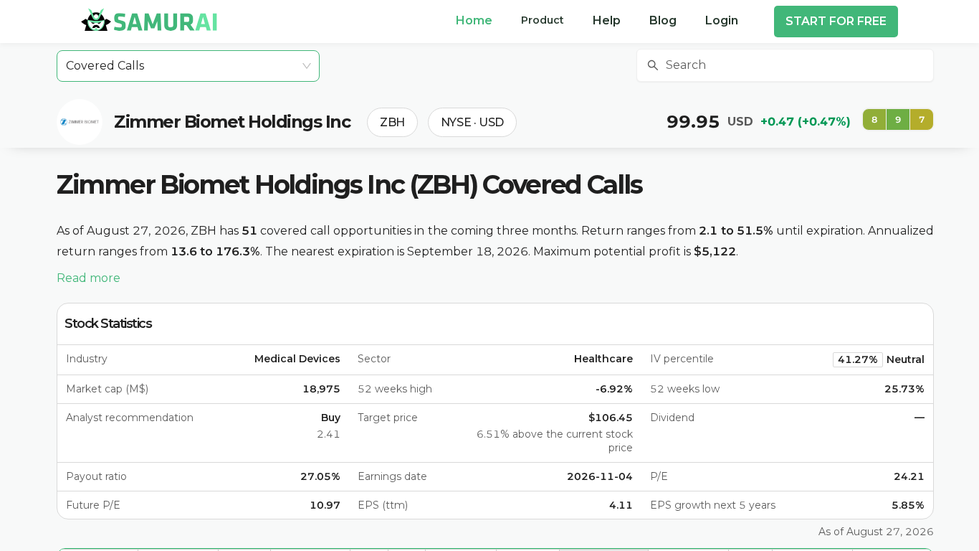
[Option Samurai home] (149, 19)
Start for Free (836, 21)
